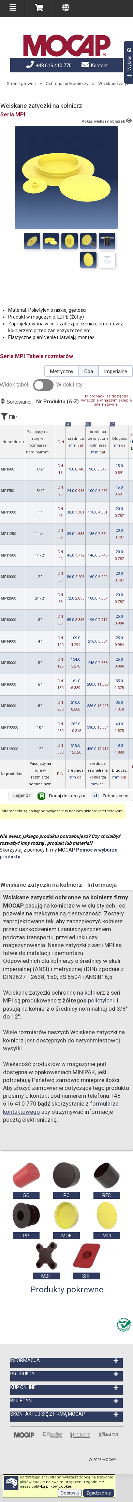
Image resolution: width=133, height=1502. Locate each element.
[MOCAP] (66, 45)
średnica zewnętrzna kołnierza (97, 439)
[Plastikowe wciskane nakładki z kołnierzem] (69, 241)
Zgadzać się (98, 1493)
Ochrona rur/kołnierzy (67, 83)
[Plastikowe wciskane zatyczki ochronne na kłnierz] (107, 241)
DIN (61, 442)
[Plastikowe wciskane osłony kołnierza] (88, 241)
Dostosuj (70, 1493)
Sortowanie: (42, 401)
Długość (119, 436)
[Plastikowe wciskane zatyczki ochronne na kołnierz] (51, 241)
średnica (75, 436)
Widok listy (69, 385)
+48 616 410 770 (53, 65)
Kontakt (99, 65)
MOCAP (109, 1460)
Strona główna (21, 83)
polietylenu (102, 1000)
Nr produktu (13, 442)
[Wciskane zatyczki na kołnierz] (32, 241)
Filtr (12, 417)
